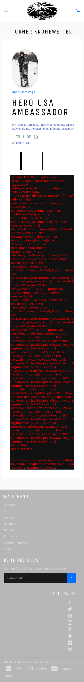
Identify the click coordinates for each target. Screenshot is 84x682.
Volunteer (10, 505)
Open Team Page (23, 92)
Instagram (18, 136)
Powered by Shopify (37, 661)
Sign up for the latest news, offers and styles (35, 568)
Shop (7, 549)
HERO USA (19, 661)
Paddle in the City (16, 542)
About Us (10, 511)
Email (36, 137)
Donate (9, 517)
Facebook (23, 136)
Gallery (8, 530)
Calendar (10, 524)
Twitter (29, 136)
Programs (11, 536)
